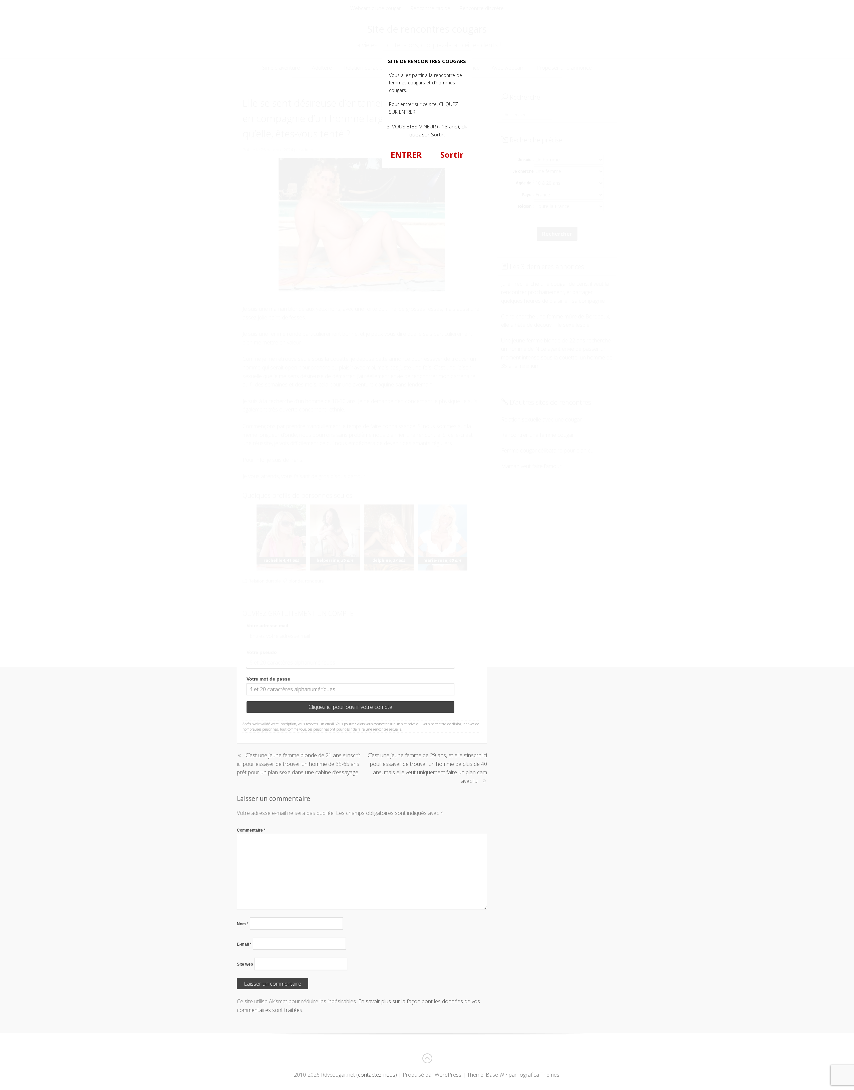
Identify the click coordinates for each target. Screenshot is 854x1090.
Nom (243, 924)
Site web (245, 964)
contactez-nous (376, 1074)
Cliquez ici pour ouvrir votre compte (350, 707)
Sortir (451, 154)
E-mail (244, 944)
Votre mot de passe (268, 679)
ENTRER (406, 154)
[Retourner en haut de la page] (427, 1058)
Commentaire (251, 830)
